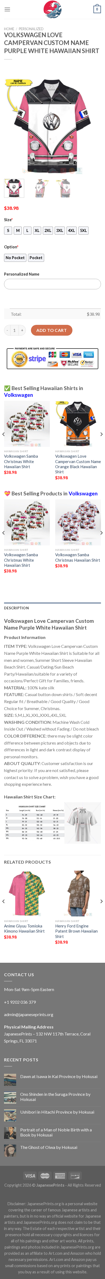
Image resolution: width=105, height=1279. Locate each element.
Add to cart (51, 330)
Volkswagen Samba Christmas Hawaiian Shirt (77, 557)
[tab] (52, 608)
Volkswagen (18, 395)
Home (9, 29)
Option (11, 247)
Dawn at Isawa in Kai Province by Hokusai (58, 1076)
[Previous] (13, 126)
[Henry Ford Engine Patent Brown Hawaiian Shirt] (78, 893)
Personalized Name (21, 274)
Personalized (31, 29)
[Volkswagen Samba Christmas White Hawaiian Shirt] (27, 424)
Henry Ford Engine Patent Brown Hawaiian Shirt (76, 931)
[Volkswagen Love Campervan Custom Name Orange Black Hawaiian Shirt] (78, 424)
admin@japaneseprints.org (28, 1014)
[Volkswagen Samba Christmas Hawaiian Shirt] (78, 522)
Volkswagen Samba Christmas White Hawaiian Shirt (21, 461)
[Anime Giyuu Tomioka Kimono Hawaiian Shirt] (27, 893)
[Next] (92, 126)
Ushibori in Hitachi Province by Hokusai (57, 1111)
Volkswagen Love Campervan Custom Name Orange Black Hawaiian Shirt (78, 464)
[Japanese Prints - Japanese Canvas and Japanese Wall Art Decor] (52, 9)
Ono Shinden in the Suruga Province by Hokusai (55, 1097)
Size (8, 219)
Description (16, 608)
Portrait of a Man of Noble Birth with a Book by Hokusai (56, 1132)
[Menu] (7, 9)
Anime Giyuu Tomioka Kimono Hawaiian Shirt (24, 928)
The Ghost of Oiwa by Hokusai (48, 1147)
